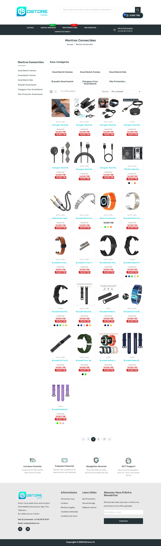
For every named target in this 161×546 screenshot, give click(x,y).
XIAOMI (132, 122)
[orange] (135, 183)
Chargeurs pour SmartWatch (30, 89)
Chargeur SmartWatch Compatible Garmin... (108, 125)
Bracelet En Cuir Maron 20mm (60, 263)
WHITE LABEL (60, 122)
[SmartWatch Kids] (117, 68)
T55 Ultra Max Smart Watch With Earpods (132, 169)
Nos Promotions (88, 499)
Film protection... (117, 81)
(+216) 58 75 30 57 (125, 31)
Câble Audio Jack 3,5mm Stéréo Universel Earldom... (60, 218)
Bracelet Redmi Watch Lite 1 (132, 360)
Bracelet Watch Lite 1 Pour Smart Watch (108, 360)
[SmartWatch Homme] (62, 68)
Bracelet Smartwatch (27, 85)
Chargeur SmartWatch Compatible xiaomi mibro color (60, 168)
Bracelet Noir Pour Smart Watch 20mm (108, 263)
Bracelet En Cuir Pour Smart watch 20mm (84, 263)
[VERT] (105, 227)
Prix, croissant (126, 91)
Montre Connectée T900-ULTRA (108, 218)
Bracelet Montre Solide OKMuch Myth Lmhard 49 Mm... (84, 218)
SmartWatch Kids (25, 80)
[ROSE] (135, 276)
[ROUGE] (87, 325)
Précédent (83, 439)
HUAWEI (132, 259)
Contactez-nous (68, 499)
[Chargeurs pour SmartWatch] (90, 77)
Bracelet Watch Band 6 (84, 312)
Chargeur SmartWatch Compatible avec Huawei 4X (84, 169)
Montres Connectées (31, 62)
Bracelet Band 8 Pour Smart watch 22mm (132, 263)
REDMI (108, 308)
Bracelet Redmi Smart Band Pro (108, 312)
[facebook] (20, 529)
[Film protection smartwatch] (117, 77)
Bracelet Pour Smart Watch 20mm (84, 360)
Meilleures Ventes (89, 507)
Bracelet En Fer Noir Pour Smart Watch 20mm (60, 360)
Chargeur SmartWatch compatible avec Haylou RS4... (108, 168)
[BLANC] (132, 183)
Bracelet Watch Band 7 (60, 312)
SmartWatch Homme (27, 70)
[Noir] (129, 183)
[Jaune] (108, 227)
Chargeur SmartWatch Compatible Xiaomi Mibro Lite (132, 125)
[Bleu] (129, 276)
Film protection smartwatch (30, 94)
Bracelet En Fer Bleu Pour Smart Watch (132, 312)
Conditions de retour (69, 516)
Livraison (64, 503)
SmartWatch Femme (27, 75)
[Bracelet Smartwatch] (62, 77)
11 (105, 439)
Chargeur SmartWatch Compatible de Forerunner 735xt (84, 125)
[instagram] (28, 529)
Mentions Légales (68, 507)
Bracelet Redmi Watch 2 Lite (60, 409)
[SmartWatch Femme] (90, 68)
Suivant (109, 439)
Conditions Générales (69, 512)
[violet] (63, 423)
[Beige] (138, 276)
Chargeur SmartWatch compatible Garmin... (60, 125)
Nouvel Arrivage (88, 503)
